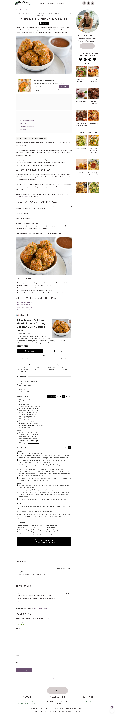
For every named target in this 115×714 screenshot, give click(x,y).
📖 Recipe (23, 129)
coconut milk (27, 432)
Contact (88, 701)
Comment (18, 628)
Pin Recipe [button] (59, 351)
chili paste (32, 414)
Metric (59, 396)
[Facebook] (92, 3)
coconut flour (33, 408)
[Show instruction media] (66, 447)
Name (17, 655)
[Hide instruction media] (69, 447)
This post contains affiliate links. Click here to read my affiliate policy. (31, 138)
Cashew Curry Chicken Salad (24, 307)
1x (63, 396)
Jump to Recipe (44, 23)
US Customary (52, 396)
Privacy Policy (27, 701)
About (69, 3)
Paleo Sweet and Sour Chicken (25, 302)
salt (29, 427)
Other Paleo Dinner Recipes (27, 126)
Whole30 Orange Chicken (23, 305)
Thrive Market (25, 197)
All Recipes (51, 3)
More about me (86, 46)
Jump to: (22, 113)
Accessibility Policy (27, 704)
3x (69, 396)
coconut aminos (34, 412)
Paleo (26, 10)
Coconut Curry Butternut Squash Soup (27, 310)
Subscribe (42, 3)
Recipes (22, 10)
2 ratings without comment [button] (40, 608)
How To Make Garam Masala (27, 120)
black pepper (32, 425)
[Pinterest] (84, 3)
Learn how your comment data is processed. (47, 678)
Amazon (18, 197)
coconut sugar (33, 410)
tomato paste (33, 434)
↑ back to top (57, 691)
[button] (18, 346)
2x (66, 396)
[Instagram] (88, 3)
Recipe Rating (19, 622)
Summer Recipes (61, 3)
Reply (20, 578)
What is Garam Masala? (26, 117)
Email (17, 662)
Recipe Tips (23, 123)
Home (17, 10)
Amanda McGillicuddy (24, 333)
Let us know (42, 542)
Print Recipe (31, 351)
